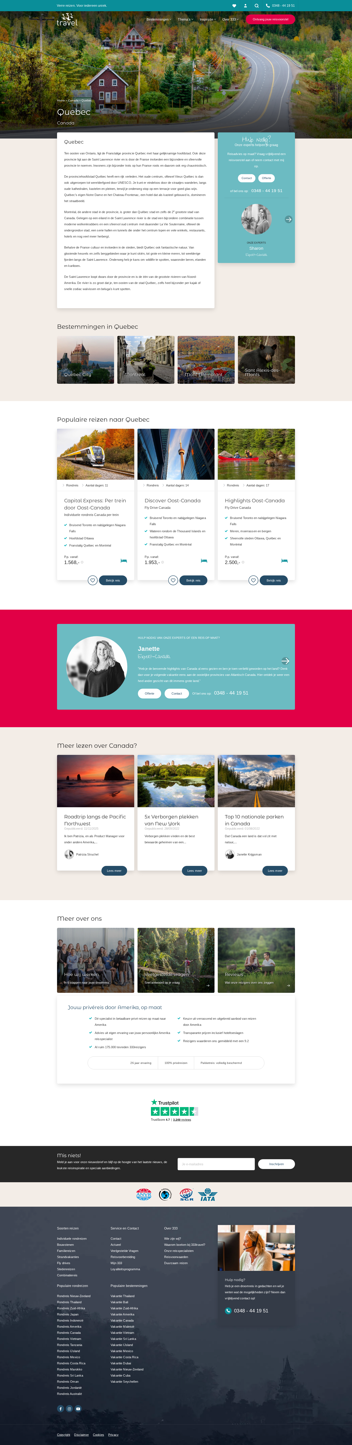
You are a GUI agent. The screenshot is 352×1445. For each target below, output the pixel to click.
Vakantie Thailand (123, 1296)
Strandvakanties (68, 1257)
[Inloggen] (245, 5)
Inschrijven (276, 1164)
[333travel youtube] (78, 1408)
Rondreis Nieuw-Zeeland (73, 1296)
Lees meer (114, 870)
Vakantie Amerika (122, 1314)
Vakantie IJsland (122, 1345)
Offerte (266, 178)
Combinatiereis (67, 1275)
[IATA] (208, 1194)
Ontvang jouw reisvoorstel (270, 19)
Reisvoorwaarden (176, 1257)
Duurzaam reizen (176, 1263)
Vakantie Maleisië (122, 1326)
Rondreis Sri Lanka (70, 1375)
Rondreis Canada (69, 1332)
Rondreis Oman (68, 1381)
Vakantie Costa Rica (124, 1357)
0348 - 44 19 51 (267, 190)
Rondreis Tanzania (69, 1345)
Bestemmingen (158, 19)
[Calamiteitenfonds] (165, 1194)
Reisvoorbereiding (123, 1257)
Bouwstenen (65, 1244)
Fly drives (63, 1263)
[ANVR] (144, 1194)
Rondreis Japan (67, 1314)
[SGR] (187, 1194)
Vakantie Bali (119, 1302)
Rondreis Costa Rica (71, 1363)
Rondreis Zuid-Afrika (71, 1308)
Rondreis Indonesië (70, 1320)
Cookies (98, 1434)
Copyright (63, 1434)
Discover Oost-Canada (173, 501)
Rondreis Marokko (69, 1369)
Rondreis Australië (69, 1394)
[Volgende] (289, 219)
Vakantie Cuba (120, 1375)
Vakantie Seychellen (124, 1381)
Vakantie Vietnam (122, 1332)
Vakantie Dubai (121, 1363)
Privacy (113, 1434)
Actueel (116, 1244)
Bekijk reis (113, 580)
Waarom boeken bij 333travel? (184, 1244)
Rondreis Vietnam (69, 1339)
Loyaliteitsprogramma (125, 1269)
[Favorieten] (234, 5)
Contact (247, 178)
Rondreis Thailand (69, 1302)
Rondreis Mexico (68, 1357)
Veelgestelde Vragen (124, 1251)
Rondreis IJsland (68, 1351)
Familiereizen (66, 1251)
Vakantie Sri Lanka (123, 1339)
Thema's (184, 19)
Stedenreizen (66, 1269)
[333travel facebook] (60, 1408)
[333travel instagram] (69, 1408)
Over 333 (229, 19)
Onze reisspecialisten (179, 1251)
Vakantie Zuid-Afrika (124, 1308)
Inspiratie (206, 19)
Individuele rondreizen (72, 1238)
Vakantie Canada (122, 1320)
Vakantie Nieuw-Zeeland (127, 1369)
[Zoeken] (256, 5)
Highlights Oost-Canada (255, 501)
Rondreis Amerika (69, 1326)
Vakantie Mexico (122, 1351)
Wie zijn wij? (172, 1238)
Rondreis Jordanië (69, 1387)
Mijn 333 (116, 1263)
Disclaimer (81, 1434)
